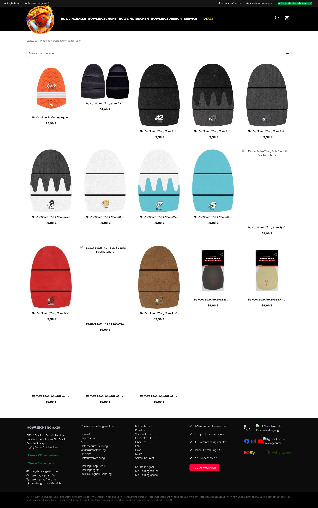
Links (138, 450)
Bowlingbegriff (90, 470)
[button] (277, 18)
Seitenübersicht (144, 458)
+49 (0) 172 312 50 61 (42, 475)
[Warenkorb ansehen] (287, 18)
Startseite (31, 40)
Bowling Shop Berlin (93, 466)
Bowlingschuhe (102, 18)
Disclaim (86, 454)
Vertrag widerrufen (204, 467)
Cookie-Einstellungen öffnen (98, 426)
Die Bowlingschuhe (147, 471)
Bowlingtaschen (134, 18)
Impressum (88, 438)
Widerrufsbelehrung (93, 450)
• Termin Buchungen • (40, 463)
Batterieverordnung (93, 458)
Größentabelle (143, 438)
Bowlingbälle (73, 18)
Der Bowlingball (145, 467)
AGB (83, 442)
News (138, 454)
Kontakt (85, 434)
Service (190, 18)
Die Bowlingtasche (146, 475)
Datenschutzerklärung (94, 446)
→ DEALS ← (208, 18)
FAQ (137, 446)
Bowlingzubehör (166, 18)
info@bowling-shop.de (261, 3)
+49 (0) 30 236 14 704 (231, 3)
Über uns (140, 442)
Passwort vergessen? (38, 3)
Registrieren (13, 3)
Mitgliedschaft (143, 426)
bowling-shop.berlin (126, 500)
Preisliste (140, 430)
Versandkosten (144, 434)
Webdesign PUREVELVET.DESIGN (155, 500)
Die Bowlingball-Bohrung (96, 474)
